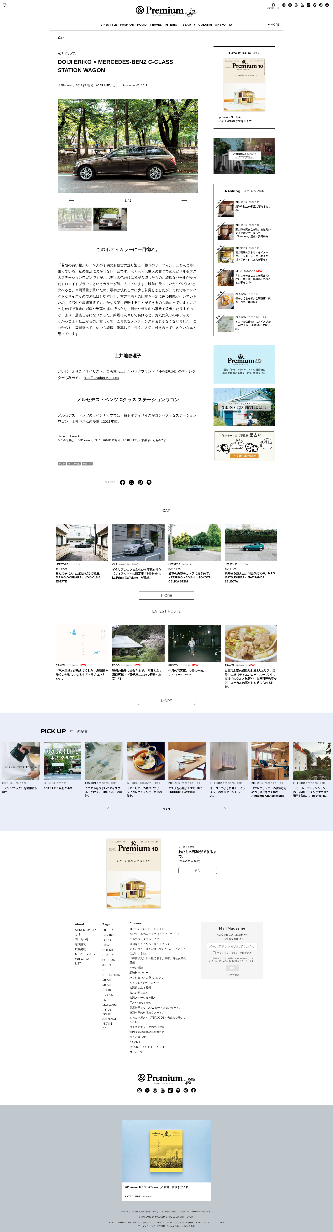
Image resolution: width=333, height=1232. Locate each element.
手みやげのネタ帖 (140, 1002)
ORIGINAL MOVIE (109, 1021)
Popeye (189, 1222)
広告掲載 (80, 949)
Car (61, 38)
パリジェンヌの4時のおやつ (147, 977)
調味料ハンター (139, 972)
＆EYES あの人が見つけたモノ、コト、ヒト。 (158, 934)
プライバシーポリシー (243, 958)
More (166, 595)
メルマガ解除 (232, 975)
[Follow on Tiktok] (308, 5)
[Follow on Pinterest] (321, 5)
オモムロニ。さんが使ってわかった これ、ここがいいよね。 (158, 951)
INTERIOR (172, 24)
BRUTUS (120, 1222)
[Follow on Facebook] (327, 5)
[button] (71, 200)
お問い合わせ (188, 1226)
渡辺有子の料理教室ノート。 (147, 1012)
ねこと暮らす (138, 1037)
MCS (221, 1222)
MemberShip (85, 954)
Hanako (170, 1222)
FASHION (127, 24)
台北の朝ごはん (139, 992)
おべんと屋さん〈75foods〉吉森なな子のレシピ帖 (158, 1020)
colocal (206, 1222)
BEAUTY (188, 24)
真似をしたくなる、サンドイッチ (150, 944)
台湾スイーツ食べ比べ (143, 997)
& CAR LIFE (137, 1042)
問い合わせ (81, 939)
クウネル (179, 1222)
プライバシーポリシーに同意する (234, 953)
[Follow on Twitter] (290, 5)
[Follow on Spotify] (315, 5)
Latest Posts (166, 611)
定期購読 (80, 944)
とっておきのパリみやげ (144, 982)
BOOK (106, 990)
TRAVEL (156, 24)
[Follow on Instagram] (284, 5)
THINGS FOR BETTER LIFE (148, 929)
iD (230, 24)
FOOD (142, 24)
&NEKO (220, 24)
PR (104, 1028)
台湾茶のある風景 (140, 987)
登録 (232, 968)
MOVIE (107, 985)
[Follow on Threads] (296, 5)
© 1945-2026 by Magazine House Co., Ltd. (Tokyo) (166, 1216)
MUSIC (107, 980)
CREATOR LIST (273, 8)
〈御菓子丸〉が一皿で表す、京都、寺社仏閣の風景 (158, 960)
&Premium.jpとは (85, 932)
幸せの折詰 (136, 967)
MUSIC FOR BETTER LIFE (147, 1047)
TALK (105, 1000)
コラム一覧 (136, 1052)
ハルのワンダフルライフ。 (146, 939)
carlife (88, 463)
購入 (197, 870)
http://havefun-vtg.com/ (101, 378)
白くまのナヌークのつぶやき (147, 1027)
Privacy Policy (173, 1226)
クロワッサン (149, 1222)
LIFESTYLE (109, 24)
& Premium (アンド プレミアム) (166, 11)
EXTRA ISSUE (107, 1012)
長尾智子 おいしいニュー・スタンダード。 (156, 1007)
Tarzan (198, 1222)
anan (111, 1222)
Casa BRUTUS (134, 1222)
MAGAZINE (110, 1005)
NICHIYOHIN (111, 975)
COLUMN (205, 24)
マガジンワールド (146, 1226)
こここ (215, 1222)
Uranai (108, 995)
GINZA (160, 1222)
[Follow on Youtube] (302, 5)
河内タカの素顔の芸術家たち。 (148, 1032)
